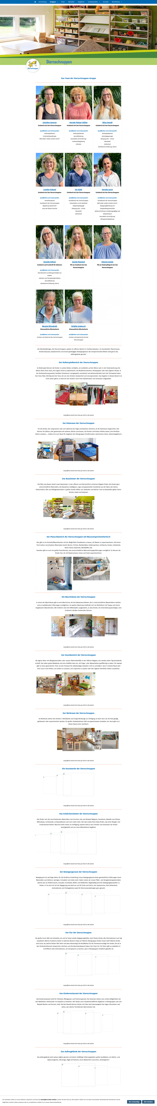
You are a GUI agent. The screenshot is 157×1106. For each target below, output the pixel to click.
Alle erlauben (148, 1102)
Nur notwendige (134, 1102)
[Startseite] (35, 2)
